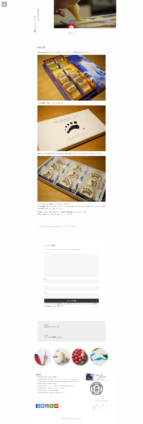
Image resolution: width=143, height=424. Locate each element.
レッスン (100, 406)
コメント (46, 253)
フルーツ (66, 226)
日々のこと (97, 406)
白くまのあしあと (73, 226)
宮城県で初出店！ (52, 384)
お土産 (52, 226)
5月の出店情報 (52, 377)
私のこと (103, 406)
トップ (106, 406)
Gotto (58, 226)
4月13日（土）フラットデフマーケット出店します (63, 379)
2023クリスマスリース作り (56, 388)
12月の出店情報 (53, 390)
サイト (45, 292)
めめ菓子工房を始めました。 (57, 392)
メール (45, 285)
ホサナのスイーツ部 (101, 401)
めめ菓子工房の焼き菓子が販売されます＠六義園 (62, 381)
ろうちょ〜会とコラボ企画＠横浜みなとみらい (62, 386)
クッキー (62, 226)
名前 (45, 279)
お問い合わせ (94, 406)
